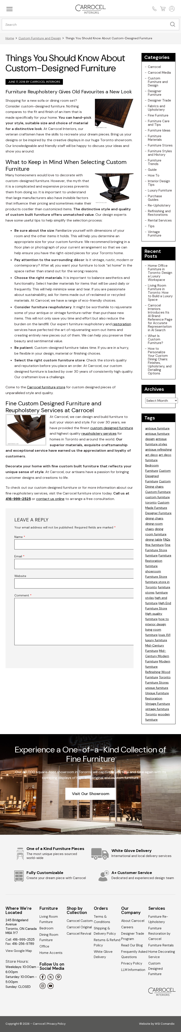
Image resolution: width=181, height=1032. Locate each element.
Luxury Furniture (160, 190)
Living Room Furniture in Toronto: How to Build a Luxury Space (160, 292)
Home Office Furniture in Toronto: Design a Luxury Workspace (160, 272)
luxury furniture (156, 640)
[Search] (173, 24)
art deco (151, 455)
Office (44, 946)
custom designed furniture (111, 428)
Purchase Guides (155, 198)
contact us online (50, 498)
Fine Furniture (158, 115)
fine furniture (154, 545)
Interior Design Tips (159, 183)
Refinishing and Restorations (159, 213)
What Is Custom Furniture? (155, 339)
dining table (153, 539)
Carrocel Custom (80, 921)
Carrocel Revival (79, 933)
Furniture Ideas (159, 130)
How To (153, 175)
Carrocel (154, 67)
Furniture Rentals (161, 945)
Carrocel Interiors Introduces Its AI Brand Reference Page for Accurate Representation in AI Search (160, 317)
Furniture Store (156, 577)
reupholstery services (99, 433)
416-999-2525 (18, 498)
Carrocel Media (159, 72)
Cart (162, 9)
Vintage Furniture (154, 234)
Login (171, 9)
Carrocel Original (79, 927)
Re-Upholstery (159, 205)
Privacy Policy (131, 963)
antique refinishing (158, 449)
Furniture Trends (154, 162)
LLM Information (133, 970)
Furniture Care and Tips (159, 123)
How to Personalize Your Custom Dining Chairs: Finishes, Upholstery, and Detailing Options (160, 361)
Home (10, 38)
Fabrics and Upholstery (156, 108)
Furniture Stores (160, 145)
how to (163, 619)
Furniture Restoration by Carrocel (159, 933)
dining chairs (154, 518)
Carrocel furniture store (46, 387)
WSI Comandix (164, 1024)
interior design (155, 624)
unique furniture (156, 688)
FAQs (166, 539)
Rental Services (160, 220)
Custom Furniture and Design (40, 38)
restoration (122, 324)
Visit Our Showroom (90, 793)
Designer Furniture (154, 93)
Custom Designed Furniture (158, 476)
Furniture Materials (155, 138)
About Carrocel (132, 921)
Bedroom (46, 928)
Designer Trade (159, 100)
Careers (127, 927)
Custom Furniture (158, 492)
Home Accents (51, 953)
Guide (152, 169)
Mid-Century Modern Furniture (157, 656)
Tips (151, 226)
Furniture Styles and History (160, 153)
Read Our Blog (132, 945)
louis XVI (164, 635)
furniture (151, 555)
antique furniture (157, 428)
